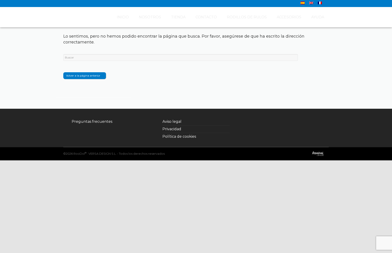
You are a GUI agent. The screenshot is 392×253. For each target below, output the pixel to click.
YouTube (286, 121)
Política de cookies (179, 136)
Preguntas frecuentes (92, 121)
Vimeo (296, 121)
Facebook (256, 121)
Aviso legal (171, 121)
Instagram (276, 121)
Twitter (266, 121)
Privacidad (171, 129)
